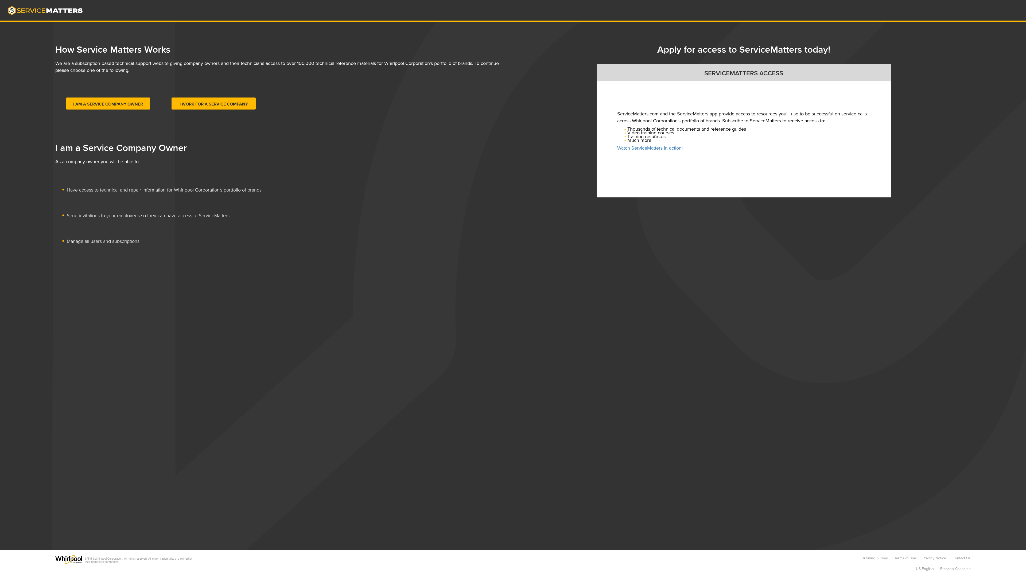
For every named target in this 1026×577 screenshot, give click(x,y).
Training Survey (875, 558)
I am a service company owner (108, 104)
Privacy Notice (934, 558)
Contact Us (962, 558)
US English (925, 569)
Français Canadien (955, 569)
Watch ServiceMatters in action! (650, 148)
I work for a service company (214, 104)
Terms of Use (905, 558)
